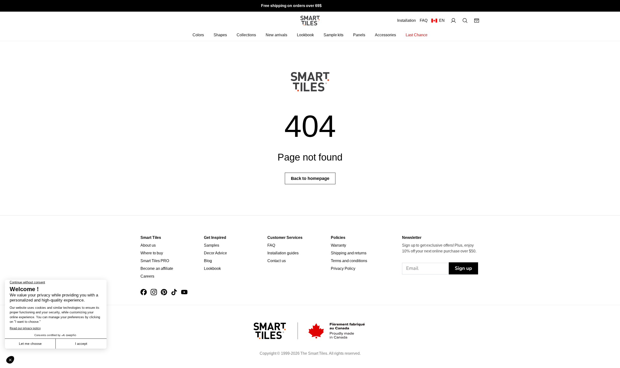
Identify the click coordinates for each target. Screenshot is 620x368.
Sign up (463, 268)
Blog (208, 261)
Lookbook (305, 35)
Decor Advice (215, 253)
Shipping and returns (348, 253)
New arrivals (276, 35)
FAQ (423, 20)
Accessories (385, 35)
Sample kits (334, 35)
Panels (359, 35)
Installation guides (283, 253)
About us (148, 245)
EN (442, 20)
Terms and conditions (349, 261)
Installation (406, 20)
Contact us (276, 261)
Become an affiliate (156, 268)
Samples (211, 245)
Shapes (220, 35)
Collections (246, 35)
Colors (198, 35)
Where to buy (151, 253)
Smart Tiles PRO (154, 261)
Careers (147, 276)
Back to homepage (310, 178)
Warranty (338, 245)
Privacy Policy (343, 268)
